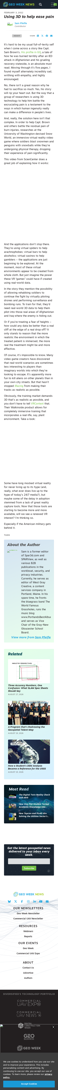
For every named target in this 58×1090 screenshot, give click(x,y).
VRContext (37, 404)
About (28, 962)
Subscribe (29, 868)
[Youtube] (41, 901)
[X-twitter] (15, 901)
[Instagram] (28, 901)
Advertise (28, 973)
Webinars (28, 931)
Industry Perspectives (22, 663)
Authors (28, 978)
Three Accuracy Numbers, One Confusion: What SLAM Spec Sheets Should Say (28, 688)
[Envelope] (47, 901)
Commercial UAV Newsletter (28, 919)
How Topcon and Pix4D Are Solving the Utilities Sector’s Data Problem (33, 815)
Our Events (28, 943)
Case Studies (17, 744)
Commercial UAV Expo (28, 954)
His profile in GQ (31, 52)
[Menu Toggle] (53, 4)
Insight (17, 36)
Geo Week (28, 948)
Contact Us (28, 968)
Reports (28, 937)
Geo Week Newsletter (28, 914)
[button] (38, 36)
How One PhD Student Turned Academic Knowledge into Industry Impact (34, 805)
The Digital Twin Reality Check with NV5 (34, 796)
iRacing (19, 386)
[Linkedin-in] (34, 901)
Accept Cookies (29, 1084)
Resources (28, 926)
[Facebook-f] (22, 901)
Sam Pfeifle (21, 23)
